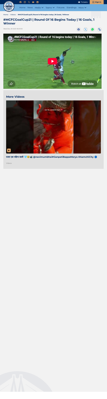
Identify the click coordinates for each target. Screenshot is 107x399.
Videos (9, 163)
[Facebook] (20, 2)
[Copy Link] (99, 29)
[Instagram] (25, 2)
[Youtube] (33, 2)
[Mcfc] (8, 6)
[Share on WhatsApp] (92, 29)
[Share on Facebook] (78, 29)
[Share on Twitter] (85, 29)
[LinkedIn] (37, 2)
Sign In (98, 2)
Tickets (84, 2)
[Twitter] (29, 2)
